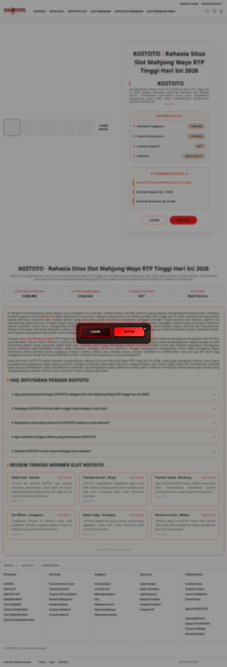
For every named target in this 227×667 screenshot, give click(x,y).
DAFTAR (129, 332)
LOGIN (95, 332)
